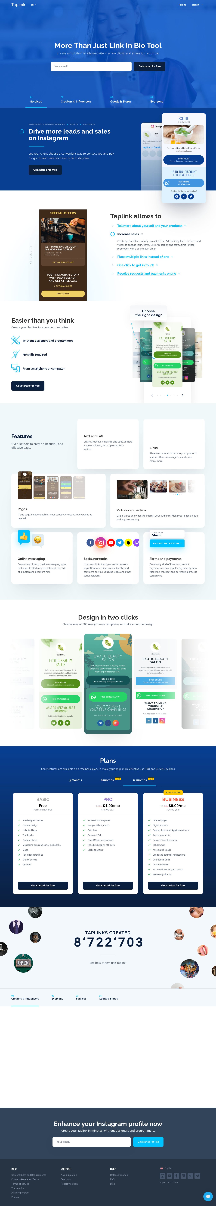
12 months (143, 780)
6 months (110, 780)
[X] (191, 1175)
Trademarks (17, 1188)
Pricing (182, 4)
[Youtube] (163, 1175)
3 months (75, 780)
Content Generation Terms (25, 1179)
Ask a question (69, 1175)
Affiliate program (20, 1192)
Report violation (69, 1183)
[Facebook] (177, 1175)
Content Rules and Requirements (28, 1175)
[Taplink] (18, 4)
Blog (112, 1183)
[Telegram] (197, 1175)
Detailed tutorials (119, 1175)
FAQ (112, 1179)
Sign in (195, 4)
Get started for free (150, 66)
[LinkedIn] (184, 1175)
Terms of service (20, 1183)
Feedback (66, 1179)
